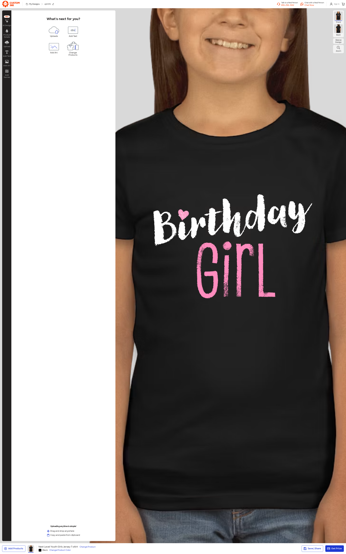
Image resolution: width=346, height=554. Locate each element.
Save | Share (314, 548)
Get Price (336, 548)
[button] (314, 5)
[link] (11, 4)
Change (88, 547)
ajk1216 (47, 4)
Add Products (15, 548)
